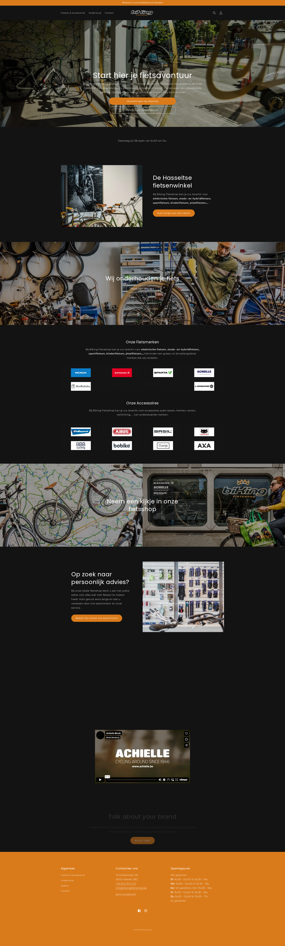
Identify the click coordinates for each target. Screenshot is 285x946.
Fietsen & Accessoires (73, 875)
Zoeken (65, 885)
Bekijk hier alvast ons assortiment (97, 618)
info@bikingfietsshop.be (131, 888)
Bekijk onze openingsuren (142, 110)
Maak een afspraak (142, 288)
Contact (65, 891)
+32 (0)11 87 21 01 (126, 883)
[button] (214, 13)
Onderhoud (67, 880)
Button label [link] (142, 840)
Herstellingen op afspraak (143, 101)
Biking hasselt (146, 930)
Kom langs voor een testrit (173, 213)
